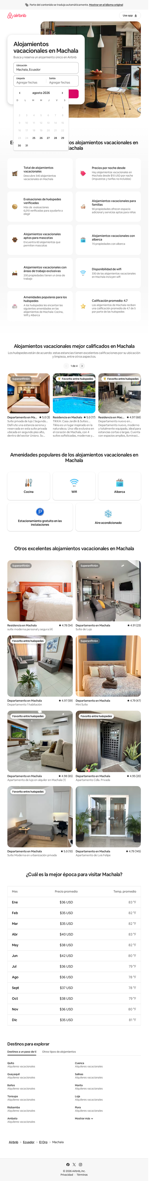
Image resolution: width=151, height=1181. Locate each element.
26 (41, 138)
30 (19, 145)
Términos (82, 1174)
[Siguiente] (82, 366)
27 (48, 138)
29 (62, 138)
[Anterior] (66, 366)
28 (55, 138)
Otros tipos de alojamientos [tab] (59, 1051)
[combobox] (46, 69)
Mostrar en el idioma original (106, 4)
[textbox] (29, 82)
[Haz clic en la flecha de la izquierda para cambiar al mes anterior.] (20, 93)
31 (26, 145)
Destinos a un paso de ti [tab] (21, 1051)
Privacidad (67, 1174)
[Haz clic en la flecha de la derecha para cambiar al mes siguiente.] (62, 93)
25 (33, 138)
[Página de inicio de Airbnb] (16, 15)
